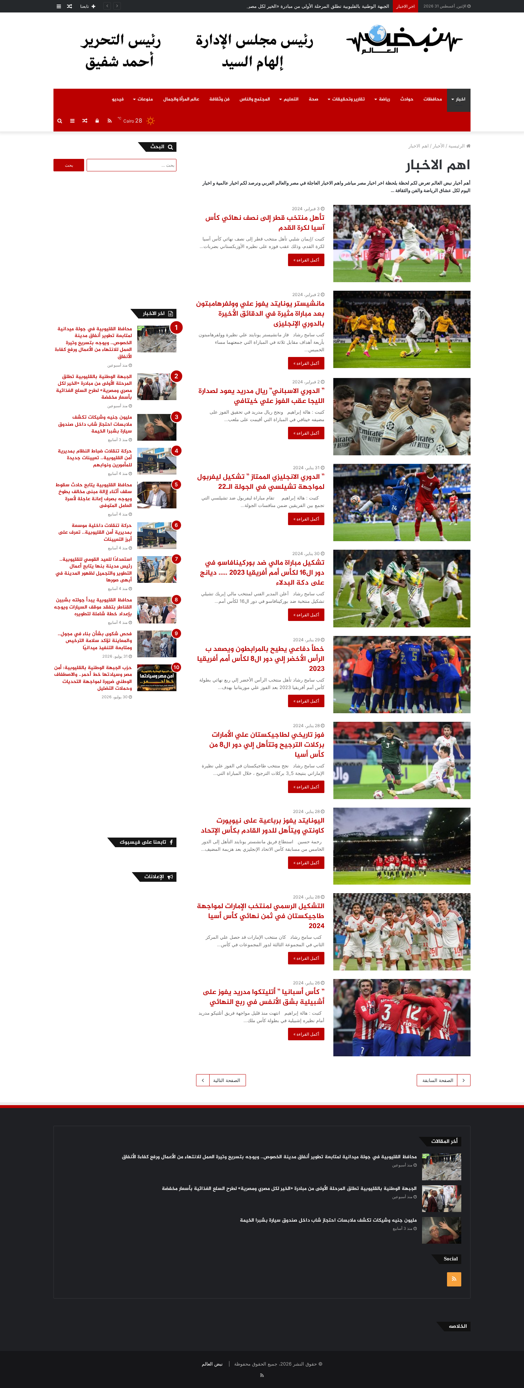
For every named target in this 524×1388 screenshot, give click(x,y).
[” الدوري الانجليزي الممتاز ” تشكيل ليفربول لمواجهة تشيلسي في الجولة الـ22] (402, 502)
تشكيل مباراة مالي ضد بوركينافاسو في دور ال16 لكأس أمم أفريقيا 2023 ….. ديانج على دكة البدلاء (262, 573)
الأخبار (439, 146)
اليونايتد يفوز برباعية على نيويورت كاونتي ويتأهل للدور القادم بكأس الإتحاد (262, 826)
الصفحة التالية (226, 1080)
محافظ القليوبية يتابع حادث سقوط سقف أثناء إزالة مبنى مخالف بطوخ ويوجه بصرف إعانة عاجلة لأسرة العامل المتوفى (94, 495)
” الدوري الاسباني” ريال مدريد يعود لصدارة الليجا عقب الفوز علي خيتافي (261, 396)
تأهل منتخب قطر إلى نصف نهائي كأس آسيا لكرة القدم (264, 223)
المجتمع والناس (255, 99)
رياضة (384, 99)
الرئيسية (457, 146)
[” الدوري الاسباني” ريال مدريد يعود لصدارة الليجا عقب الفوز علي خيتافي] (402, 416)
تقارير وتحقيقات (348, 99)
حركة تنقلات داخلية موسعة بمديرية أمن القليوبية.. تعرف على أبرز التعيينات (95, 533)
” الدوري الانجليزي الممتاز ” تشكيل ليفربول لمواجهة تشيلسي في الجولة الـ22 (260, 482)
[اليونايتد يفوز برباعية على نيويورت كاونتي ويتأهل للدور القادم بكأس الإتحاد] (402, 846)
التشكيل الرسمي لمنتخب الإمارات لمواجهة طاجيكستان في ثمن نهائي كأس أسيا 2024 (260, 916)
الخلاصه (458, 1326)
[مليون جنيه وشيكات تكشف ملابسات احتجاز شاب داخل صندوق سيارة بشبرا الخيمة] (156, 427)
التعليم (291, 99)
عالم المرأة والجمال (181, 99)
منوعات (145, 99)
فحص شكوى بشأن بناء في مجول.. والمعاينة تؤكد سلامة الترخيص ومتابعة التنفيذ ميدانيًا (95, 641)
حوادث (406, 99)
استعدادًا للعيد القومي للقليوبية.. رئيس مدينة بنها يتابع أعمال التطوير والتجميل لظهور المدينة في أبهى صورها (93, 570)
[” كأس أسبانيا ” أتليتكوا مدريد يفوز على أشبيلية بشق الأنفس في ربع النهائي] (402, 1017)
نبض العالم (212, 1364)
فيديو (118, 99)
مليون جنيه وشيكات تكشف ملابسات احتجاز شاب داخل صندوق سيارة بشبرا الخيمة (95, 424)
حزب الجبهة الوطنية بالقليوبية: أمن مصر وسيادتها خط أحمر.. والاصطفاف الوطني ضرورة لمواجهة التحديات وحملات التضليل (93, 678)
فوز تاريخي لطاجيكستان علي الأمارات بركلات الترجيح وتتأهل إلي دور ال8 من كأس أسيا (266, 745)
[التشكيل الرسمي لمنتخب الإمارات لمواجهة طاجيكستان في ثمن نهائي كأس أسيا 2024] (402, 931)
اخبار (460, 99)
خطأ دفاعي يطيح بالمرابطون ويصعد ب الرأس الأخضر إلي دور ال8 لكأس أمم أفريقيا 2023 (260, 659)
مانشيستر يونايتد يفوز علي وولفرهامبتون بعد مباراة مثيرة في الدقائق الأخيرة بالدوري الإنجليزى (260, 314)
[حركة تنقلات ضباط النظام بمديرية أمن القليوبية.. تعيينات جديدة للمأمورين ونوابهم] (156, 461)
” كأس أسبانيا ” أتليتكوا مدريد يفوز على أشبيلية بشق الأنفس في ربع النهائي (263, 997)
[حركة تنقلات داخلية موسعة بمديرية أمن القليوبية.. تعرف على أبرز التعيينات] (156, 535)
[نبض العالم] (405, 39)
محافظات (432, 99)
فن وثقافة (219, 99)
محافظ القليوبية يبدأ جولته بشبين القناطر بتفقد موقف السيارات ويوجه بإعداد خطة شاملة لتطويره (93, 607)
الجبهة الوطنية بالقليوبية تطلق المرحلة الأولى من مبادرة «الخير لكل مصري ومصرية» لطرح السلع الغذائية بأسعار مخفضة (272, 6)
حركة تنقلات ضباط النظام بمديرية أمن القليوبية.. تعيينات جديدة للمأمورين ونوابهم (95, 458)
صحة (313, 99)
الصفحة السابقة (437, 1080)
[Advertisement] (116, 239)
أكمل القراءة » (306, 260)
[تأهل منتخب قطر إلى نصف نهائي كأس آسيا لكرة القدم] (402, 243)
